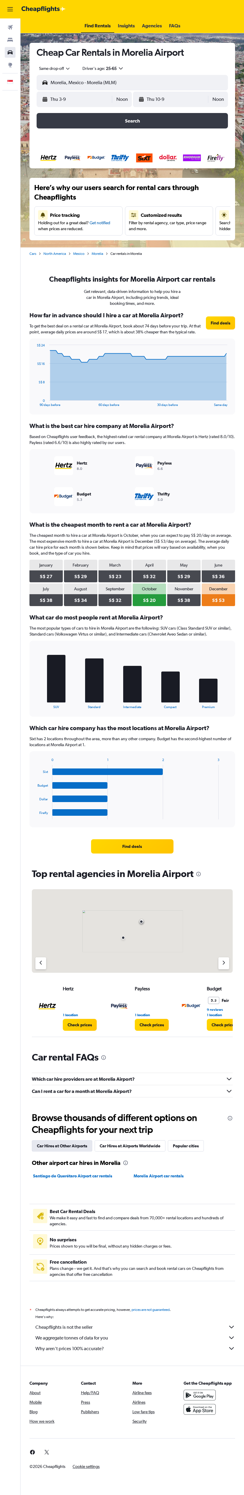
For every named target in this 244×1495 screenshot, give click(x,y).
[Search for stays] (10, 40)
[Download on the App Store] (200, 1409)
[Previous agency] (40, 963)
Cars (32, 254)
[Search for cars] (10, 52)
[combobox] (55, 68)
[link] (220, 323)
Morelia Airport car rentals (159, 1176)
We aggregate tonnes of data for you (71, 1338)
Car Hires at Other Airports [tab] (62, 1145)
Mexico (79, 254)
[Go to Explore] (10, 65)
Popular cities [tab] (186, 1145)
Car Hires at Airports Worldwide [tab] (130, 1145)
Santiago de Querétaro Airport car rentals (72, 1176)
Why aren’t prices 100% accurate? (69, 1348)
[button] (10, 9)
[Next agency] (223, 963)
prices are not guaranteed (151, 1310)
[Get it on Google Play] (200, 1395)
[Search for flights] (10, 27)
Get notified (100, 222)
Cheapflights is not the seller (64, 1327)
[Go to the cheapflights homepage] (43, 9)
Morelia (97, 254)
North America (54, 254)
